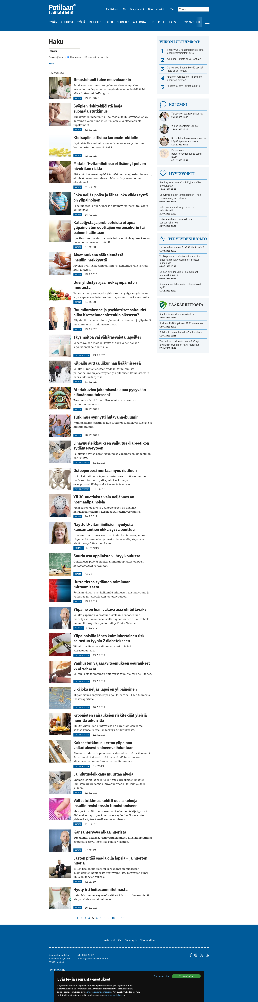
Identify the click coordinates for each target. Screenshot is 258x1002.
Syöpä (81, 22)
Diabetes (122, 22)
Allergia (139, 22)
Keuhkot (67, 22)
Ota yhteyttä (137, 9)
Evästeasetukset (162, 976)
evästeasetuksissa (115, 995)
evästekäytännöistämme (99, 991)
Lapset (174, 22)
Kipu (109, 22)
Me (124, 9)
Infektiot (96, 22)
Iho (152, 22)
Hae (172, 9)
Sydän (53, 22)
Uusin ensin (76, 57)
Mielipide (78, 548)
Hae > (51, 63)
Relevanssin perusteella (96, 57)
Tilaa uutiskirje (156, 9)
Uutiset (78, 98)
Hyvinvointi (191, 22)
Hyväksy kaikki (186, 976)
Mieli (162, 22)
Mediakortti (112, 9)
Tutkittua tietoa (82, 355)
